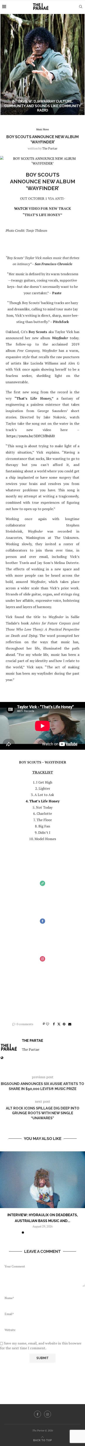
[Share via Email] (70, 1024)
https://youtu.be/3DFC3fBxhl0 (31, 435)
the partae (49, 148)
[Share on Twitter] (58, 1024)
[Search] (80, 6)
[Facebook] (37, 1414)
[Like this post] (47, 1024)
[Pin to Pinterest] (64, 1024)
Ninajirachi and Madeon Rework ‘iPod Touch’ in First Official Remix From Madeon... (42, 106)
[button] (6, 64)
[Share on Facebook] (54, 1024)
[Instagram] (47, 1414)
